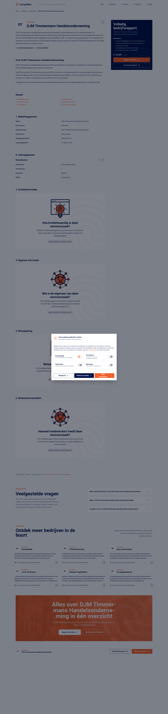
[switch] (80, 357)
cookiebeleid (92, 350)
